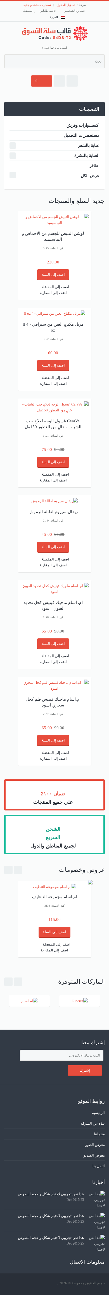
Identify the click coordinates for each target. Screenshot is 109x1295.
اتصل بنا (99, 1166)
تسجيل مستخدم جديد (37, 4)
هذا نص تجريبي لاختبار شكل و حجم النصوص (51, 1194)
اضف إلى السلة (53, 274)
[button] (72, 81)
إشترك (85, 1070)
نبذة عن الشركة (93, 1123)
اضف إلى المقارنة (53, 293)
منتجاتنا (99, 1134)
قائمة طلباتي (48, 10)
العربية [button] (54, 17)
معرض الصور (95, 1145)
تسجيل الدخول (65, 4)
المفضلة (28, 10)
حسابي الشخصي (75, 10)
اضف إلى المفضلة (55, 287)
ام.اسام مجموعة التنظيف (54, 897)
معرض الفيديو (94, 1155)
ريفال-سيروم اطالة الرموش (53, 511)
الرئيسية (98, 1113)
